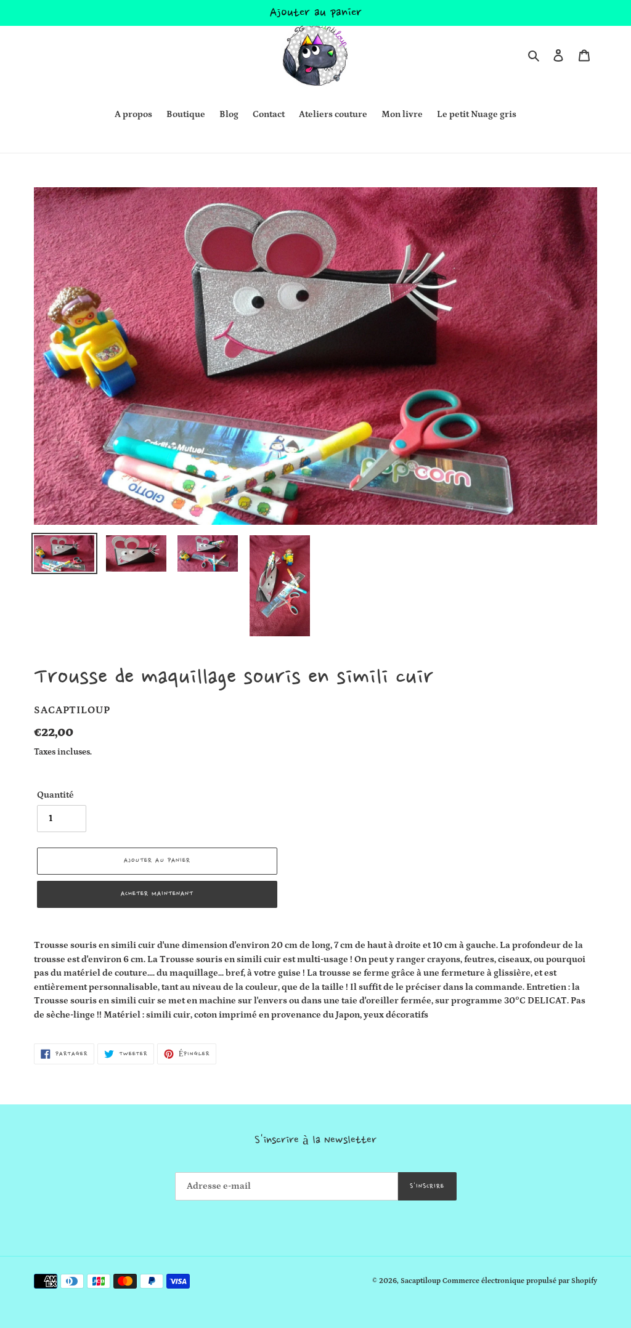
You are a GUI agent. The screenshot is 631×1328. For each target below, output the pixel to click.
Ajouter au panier (316, 13)
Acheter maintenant (157, 894)
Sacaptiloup (421, 1281)
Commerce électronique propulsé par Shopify (519, 1281)
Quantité (55, 795)
